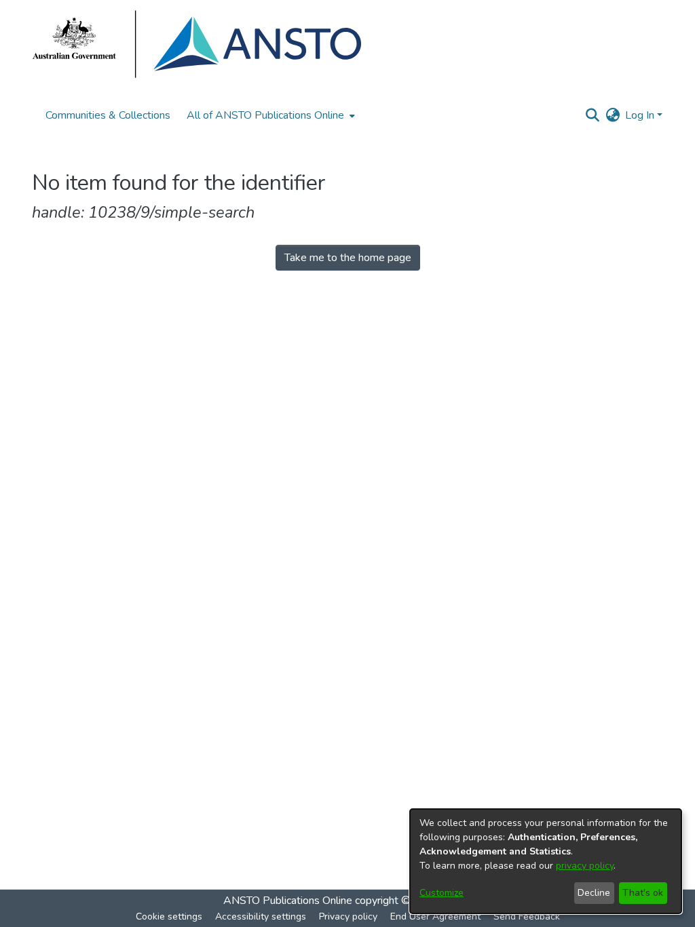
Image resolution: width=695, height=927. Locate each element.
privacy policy (585, 865)
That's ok (642, 892)
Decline (594, 892)
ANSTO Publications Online (287, 900)
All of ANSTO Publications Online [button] (265, 115)
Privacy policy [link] (348, 916)
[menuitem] (269, 115)
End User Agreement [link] (435, 916)
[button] (592, 115)
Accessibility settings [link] (260, 916)
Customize (441, 892)
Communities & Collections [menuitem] (107, 115)
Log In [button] (641, 115)
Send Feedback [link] (526, 916)
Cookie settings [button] (169, 916)
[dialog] (545, 861)
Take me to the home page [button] (347, 257)
